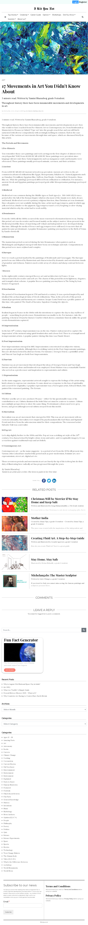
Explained (7, 779)
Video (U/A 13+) (10, 859)
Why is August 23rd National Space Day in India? (22, 684)
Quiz (5, 832)
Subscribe (8, 912)
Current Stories (10, 764)
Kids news (35, 111)
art (27, 111)
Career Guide (35, 15)
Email (6, 902)
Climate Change (10, 755)
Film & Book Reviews (12, 794)
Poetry (6, 826)
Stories (6, 847)
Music (6, 809)
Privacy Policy (68, 899)
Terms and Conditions (71, 889)
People (6, 820)
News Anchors (9, 814)
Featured (7, 788)
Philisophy (8, 823)
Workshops (56, 15)
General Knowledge (11, 800)
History (6, 803)
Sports (6, 844)
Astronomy (8, 746)
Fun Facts (7, 797)
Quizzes (11, 19)
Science (6, 835)
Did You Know (68, 15)
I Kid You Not (44, 9)
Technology (8, 850)
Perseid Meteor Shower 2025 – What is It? (20, 693)
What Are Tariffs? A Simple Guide (16, 690)
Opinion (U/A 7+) (10, 817)
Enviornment (8, 773)
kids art (30, 111)
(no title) (7, 687)
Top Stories (12, 15)
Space (6, 841)
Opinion (46, 15)
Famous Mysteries (11, 785)
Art (3, 80)
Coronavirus (8, 761)
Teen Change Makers (12, 853)
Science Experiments (11, 838)
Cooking (7, 758)
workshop (7, 865)
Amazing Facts (9, 740)
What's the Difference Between (16, 862)
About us (21, 19)
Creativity (23, 15)
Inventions (8, 806)
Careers (7, 752)
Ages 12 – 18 (8, 737)
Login (75, 2)
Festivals (7, 791)
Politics (6, 829)
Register (83, 2)
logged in (41, 614)
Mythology (8, 812)
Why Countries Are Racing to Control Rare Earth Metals (25, 696)
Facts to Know (9, 782)
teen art (41, 111)
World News (8, 871)
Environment (8, 776)
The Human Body (10, 856)
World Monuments (11, 868)
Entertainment (9, 770)
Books (6, 749)
